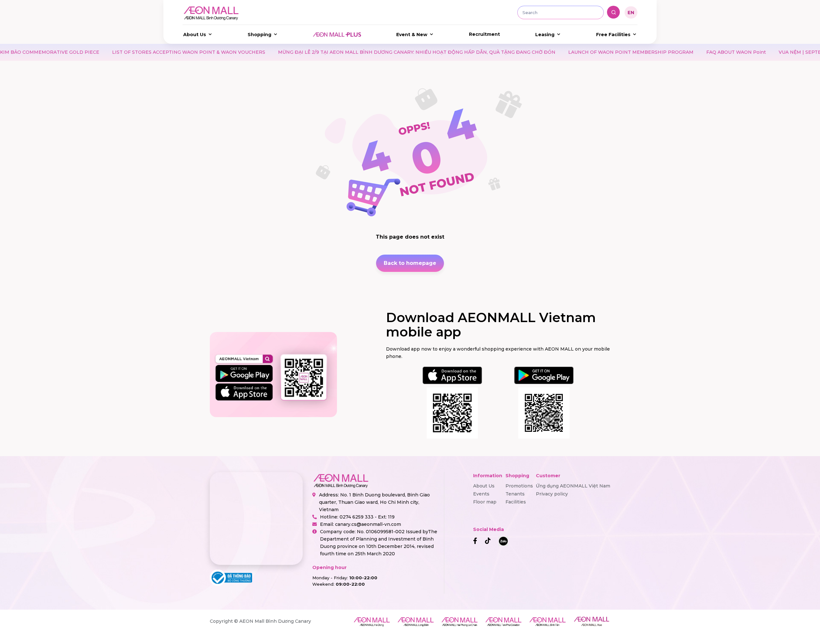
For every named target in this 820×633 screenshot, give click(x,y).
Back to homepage (410, 263)
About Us (194, 34)
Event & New (411, 34)
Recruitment (484, 34)
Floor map (484, 502)
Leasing (544, 34)
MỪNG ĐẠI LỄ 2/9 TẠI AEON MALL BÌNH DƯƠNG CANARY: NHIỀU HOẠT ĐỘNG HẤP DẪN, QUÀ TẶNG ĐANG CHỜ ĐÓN (358, 52)
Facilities (515, 502)
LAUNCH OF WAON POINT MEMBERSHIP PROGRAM (573, 52)
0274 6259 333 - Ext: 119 (367, 517)
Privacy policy (552, 494)
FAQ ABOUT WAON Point (678, 52)
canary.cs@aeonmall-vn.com (368, 524)
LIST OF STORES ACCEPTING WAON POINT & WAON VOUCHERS (130, 52)
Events (481, 494)
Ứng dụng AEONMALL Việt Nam (573, 486)
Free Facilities (613, 34)
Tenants (515, 494)
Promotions (519, 486)
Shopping (259, 34)
